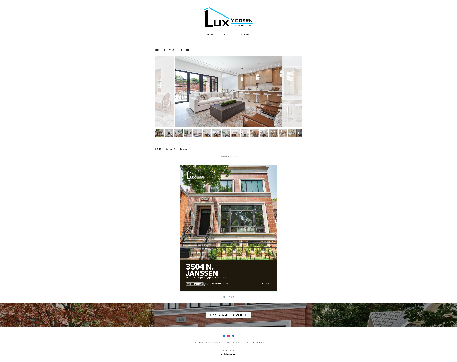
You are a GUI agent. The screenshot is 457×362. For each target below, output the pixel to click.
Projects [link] (224, 34)
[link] (228, 18)
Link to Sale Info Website (228, 315)
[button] (232, 296)
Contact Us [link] (242, 34)
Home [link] (211, 34)
